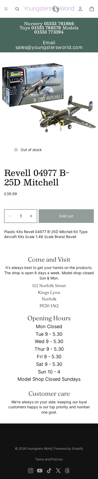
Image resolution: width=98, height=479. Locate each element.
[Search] (17, 9)
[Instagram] (30, 470)
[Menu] (6, 9)
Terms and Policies (49, 459)
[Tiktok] (49, 470)
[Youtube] (40, 470)
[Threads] (67, 470)
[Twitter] (58, 470)
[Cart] (91, 9)
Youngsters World (39, 448)
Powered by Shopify (68, 448)
